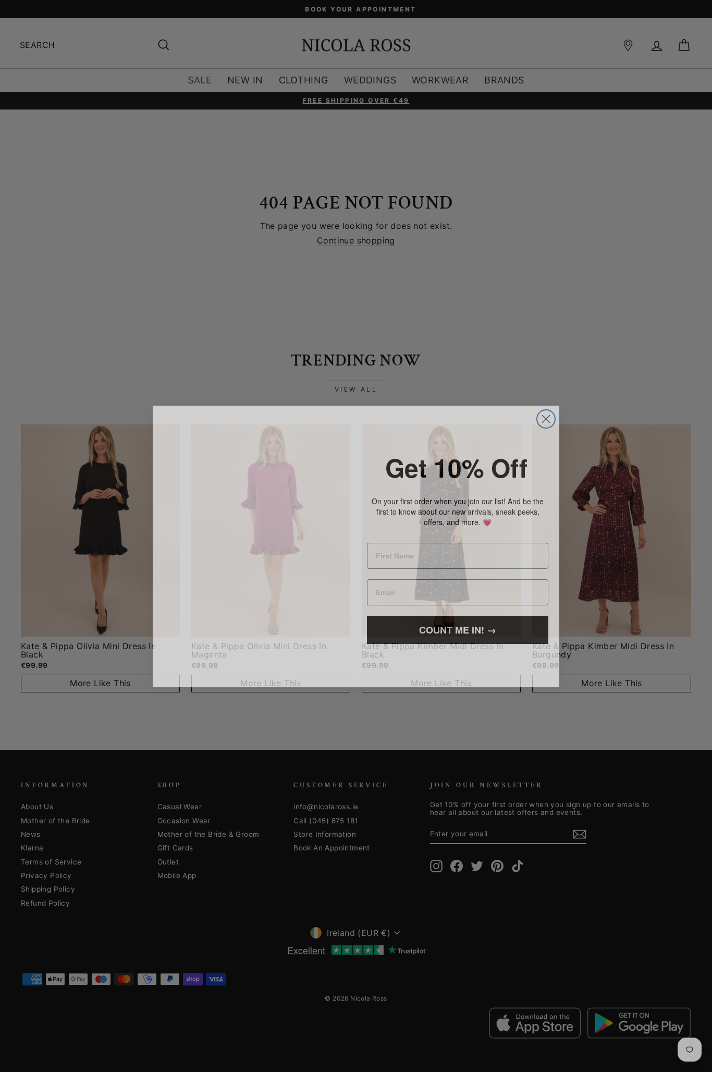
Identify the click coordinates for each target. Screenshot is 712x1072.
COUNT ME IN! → (457, 620)
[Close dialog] (546, 397)
